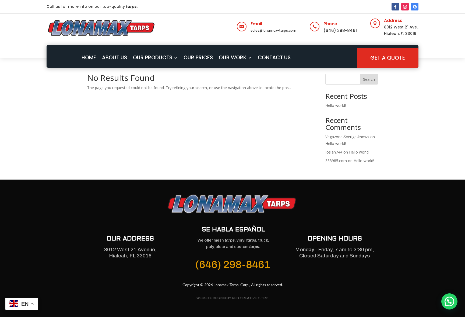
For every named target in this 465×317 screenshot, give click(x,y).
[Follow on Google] (414, 6)
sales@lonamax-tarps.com (273, 30)
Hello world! (335, 105)
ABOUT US (114, 57)
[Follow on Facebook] (395, 6)
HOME (89, 57)
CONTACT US (274, 57)
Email (256, 24)
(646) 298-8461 (340, 30)
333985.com (336, 160)
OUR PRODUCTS (152, 57)
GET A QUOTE (387, 57)
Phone (330, 24)
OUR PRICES (198, 57)
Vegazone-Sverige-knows (347, 136)
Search (369, 79)
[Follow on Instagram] (405, 6)
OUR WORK (232, 57)
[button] (449, 301)
